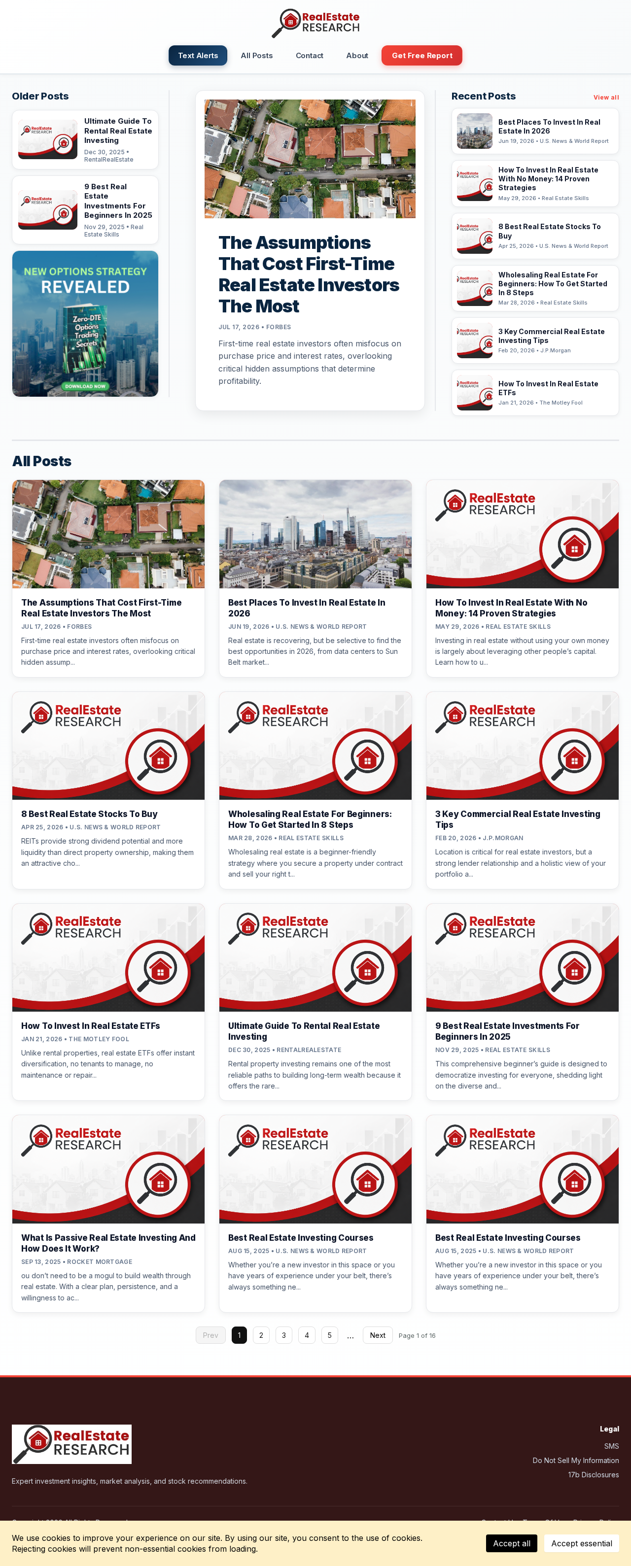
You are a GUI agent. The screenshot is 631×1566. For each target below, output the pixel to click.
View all (606, 97)
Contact (310, 55)
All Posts (257, 55)
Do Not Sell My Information (576, 1460)
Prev (210, 1335)
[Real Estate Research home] (315, 23)
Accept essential (581, 1543)
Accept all (511, 1543)
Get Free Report (422, 55)
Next (378, 1335)
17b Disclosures (593, 1474)
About (357, 55)
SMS (611, 1446)
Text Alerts (198, 55)
